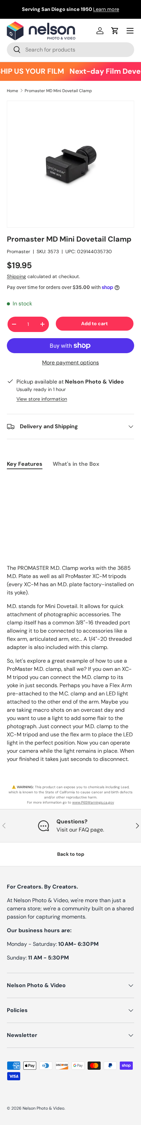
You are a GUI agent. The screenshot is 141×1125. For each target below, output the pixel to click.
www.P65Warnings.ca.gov (93, 802)
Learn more (106, 9)
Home (12, 91)
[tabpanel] (70, 481)
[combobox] (70, 49)
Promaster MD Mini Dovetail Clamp (58, 91)
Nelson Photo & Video (43, 1108)
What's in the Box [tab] (76, 463)
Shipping (16, 276)
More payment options (70, 362)
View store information (41, 399)
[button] (115, 30)
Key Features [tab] (24, 463)
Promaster (18, 251)
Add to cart (94, 323)
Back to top (70, 854)
